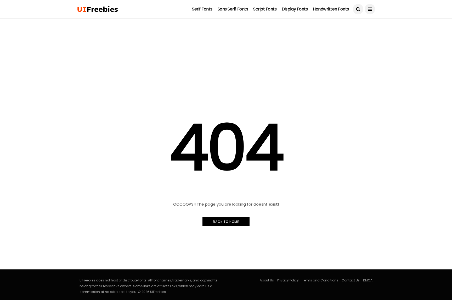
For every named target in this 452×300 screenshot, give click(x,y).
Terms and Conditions (320, 280)
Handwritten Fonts (331, 9)
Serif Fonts (202, 9)
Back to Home (226, 221)
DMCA (367, 280)
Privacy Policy (288, 280)
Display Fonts (295, 9)
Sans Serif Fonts (233, 9)
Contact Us (351, 280)
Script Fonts (264, 9)
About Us (267, 280)
